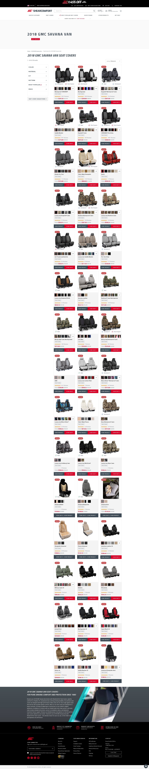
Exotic (104, 175)
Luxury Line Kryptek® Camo (62, 216)
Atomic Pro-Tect (59, 175)
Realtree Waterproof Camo (85, 216)
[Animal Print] (64, 612)
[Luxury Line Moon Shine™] (64, 405)
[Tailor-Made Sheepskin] (87, 158)
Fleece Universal (82, 547)
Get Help (117, 15)
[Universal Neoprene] (87, 488)
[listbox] (116, 61)
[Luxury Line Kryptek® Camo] (64, 199)
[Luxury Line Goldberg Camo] (64, 447)
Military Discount (92, 743)
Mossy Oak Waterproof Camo (109, 340)
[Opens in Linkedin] (35, 758)
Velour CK (58, 671)
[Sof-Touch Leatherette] (64, 240)
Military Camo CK (59, 589)
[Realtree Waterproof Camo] (87, 199)
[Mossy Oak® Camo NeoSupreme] (64, 323)
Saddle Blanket (59, 134)
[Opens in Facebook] (28, 758)
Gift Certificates (92, 741)
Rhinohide (104, 589)
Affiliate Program (62, 753)
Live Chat (113, 752)
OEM (58, 382)
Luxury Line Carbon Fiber (85, 382)
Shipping (91, 753)
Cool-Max (81, 340)
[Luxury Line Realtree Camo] (111, 199)
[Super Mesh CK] (111, 612)
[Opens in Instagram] (32, 758)
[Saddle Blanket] (64, 116)
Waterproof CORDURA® (61, 93)
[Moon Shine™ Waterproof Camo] (111, 364)
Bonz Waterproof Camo (107, 423)
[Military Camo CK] (64, 571)
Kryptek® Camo (82, 134)
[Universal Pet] (111, 488)
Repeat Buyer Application (64, 751)
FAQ (90, 751)
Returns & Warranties (78, 748)
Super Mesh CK (105, 630)
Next (90, 19)
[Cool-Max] (87, 323)
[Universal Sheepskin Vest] (111, 654)
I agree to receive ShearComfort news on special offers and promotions (42, 753)
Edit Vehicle (35, 39)
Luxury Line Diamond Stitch (62, 299)
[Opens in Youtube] (38, 758)
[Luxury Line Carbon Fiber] (87, 364)
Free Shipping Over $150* (43, 5)
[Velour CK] (64, 654)
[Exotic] (111, 158)
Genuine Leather (82, 299)
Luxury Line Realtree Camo (108, 216)
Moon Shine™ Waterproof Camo (110, 382)
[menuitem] (30, 5)
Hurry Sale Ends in (74, 18)
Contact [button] (108, 738)
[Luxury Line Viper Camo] (111, 447)
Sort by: (108, 61)
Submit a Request (113, 756)
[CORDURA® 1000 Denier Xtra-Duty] (111, 116)
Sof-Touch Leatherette (61, 258)
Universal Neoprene (83, 505)
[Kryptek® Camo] (87, 116)
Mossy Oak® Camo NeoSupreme (63, 340)
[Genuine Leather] (87, 281)
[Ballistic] (87, 571)
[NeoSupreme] (87, 75)
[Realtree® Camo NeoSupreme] (111, 281)
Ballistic (81, 589)
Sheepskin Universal (60, 547)
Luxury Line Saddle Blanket (85, 258)
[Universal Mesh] (64, 488)
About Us (60, 741)
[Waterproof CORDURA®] (64, 75)
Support (75, 741)
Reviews (60, 743)
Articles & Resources (93, 748)
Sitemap (91, 755)
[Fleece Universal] (87, 529)
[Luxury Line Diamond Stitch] (64, 281)
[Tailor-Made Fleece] (87, 405)
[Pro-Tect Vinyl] (111, 240)
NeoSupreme (81, 93)
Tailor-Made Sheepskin (84, 175)
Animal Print (58, 630)
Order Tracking (76, 746)
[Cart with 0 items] (121, 11)
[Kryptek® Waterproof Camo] (111, 75)
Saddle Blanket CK (83, 671)
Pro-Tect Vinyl (105, 258)
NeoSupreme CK (82, 630)
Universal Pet (105, 505)
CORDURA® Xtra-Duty (107, 134)
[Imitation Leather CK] (111, 529)
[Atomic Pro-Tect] (64, 158)
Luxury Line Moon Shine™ (62, 423)
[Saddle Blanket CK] (87, 654)
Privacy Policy (76, 751)
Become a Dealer (62, 748)
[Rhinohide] (111, 571)
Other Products (104, 15)
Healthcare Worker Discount (95, 746)
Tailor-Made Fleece (83, 423)
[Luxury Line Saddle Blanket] (87, 240)
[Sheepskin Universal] (64, 529)
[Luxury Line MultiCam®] (87, 447)
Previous (59, 19)
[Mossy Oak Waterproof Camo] (111, 323)
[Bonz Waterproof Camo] (111, 405)
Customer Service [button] (79, 738)
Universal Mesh (59, 505)
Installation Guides (77, 743)
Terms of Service (77, 753)
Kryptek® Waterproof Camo (109, 93)
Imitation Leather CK (107, 547)
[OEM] (64, 364)
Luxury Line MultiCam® (84, 464)
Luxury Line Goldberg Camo (62, 464)
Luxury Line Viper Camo (107, 464)
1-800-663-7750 (109, 745)
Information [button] (93, 738)
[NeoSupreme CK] (87, 612)
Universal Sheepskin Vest (108, 671)
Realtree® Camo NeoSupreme (109, 299)
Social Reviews (61, 746)
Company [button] (61, 738)
